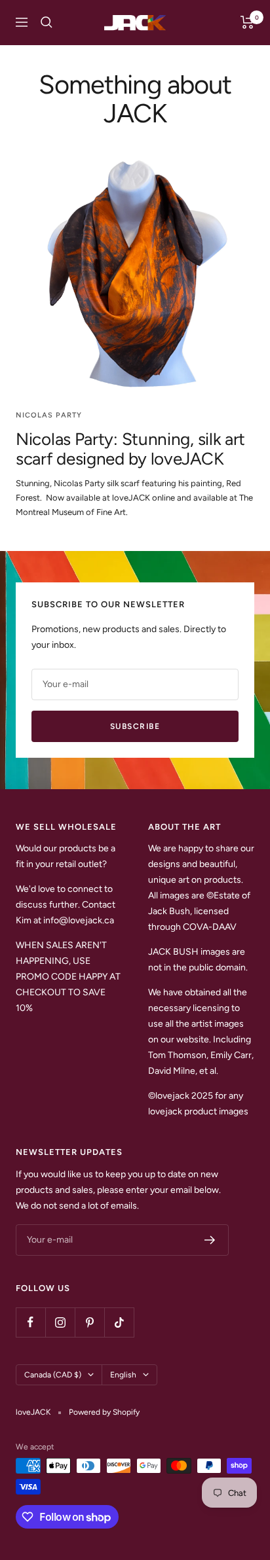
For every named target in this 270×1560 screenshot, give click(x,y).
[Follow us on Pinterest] (89, 1322)
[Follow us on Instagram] (60, 1322)
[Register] (210, 1240)
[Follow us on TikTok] (119, 1322)
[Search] (46, 22)
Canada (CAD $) (52, 1374)
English (123, 1374)
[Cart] (247, 22)
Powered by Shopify (104, 1412)
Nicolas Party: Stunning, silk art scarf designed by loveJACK (130, 449)
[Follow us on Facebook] (30, 1322)
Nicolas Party (49, 415)
